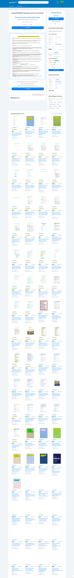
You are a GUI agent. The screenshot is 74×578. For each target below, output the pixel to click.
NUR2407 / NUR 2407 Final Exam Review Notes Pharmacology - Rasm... (43, 293)
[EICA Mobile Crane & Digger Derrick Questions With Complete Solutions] (30, 508)
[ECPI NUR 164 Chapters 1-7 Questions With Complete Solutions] (43, 508)
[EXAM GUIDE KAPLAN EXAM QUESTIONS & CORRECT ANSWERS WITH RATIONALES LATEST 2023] (17, 508)
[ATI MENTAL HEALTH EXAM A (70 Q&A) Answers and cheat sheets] (57, 330)
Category (50, 81)
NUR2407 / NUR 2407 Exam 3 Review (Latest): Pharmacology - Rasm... (16, 318)
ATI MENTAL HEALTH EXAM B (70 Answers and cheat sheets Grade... (44, 344)
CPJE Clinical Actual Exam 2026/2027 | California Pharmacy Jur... (44, 419)
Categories (19, 6)
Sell (62, 1)
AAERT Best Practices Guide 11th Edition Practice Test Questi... (29, 569)
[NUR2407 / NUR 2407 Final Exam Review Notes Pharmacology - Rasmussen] (43, 279)
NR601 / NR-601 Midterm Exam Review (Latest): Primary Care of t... (30, 240)
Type (49, 44)
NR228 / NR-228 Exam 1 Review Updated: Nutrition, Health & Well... (17, 293)
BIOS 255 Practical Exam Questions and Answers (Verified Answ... (16, 134)
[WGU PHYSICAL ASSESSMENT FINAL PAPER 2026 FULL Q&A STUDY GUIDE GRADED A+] (57, 305)
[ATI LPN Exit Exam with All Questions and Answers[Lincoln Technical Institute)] (43, 533)
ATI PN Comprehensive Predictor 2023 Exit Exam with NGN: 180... (30, 544)
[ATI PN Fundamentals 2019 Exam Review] (30, 279)
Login (58, 3)
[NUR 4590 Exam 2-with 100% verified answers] (17, 408)
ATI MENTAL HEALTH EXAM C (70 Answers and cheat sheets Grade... (17, 371)
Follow (61, 49)
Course (50, 79)
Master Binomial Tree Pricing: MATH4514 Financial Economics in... (43, 444)
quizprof (56, 52)
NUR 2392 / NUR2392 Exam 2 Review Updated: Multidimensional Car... (17, 186)
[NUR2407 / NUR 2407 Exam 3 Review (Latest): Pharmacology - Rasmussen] (17, 305)
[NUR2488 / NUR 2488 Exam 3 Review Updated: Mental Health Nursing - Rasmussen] (43, 200)
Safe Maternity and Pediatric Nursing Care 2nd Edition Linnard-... (56, 394)
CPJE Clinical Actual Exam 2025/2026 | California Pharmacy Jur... (57, 419)
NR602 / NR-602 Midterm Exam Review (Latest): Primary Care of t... (57, 293)
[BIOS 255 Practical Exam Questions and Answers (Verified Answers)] (17, 121)
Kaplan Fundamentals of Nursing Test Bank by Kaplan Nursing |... (16, 470)
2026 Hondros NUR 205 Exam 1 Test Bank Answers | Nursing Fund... (44, 494)
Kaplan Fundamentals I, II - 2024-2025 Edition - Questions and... (43, 470)
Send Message (56, 70)
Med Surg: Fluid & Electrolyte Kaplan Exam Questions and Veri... (30, 444)
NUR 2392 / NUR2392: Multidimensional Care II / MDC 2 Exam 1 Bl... (30, 213)
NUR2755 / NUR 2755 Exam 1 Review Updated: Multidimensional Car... (57, 267)
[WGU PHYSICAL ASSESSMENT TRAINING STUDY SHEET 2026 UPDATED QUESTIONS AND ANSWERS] (57, 226)
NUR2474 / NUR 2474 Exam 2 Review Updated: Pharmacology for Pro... (43, 267)
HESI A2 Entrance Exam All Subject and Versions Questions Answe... (30, 371)
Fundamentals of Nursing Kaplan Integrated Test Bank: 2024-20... (57, 494)
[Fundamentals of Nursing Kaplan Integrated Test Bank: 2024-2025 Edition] (57, 483)
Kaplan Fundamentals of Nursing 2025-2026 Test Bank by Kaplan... (30, 470)
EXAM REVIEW (16, 9)
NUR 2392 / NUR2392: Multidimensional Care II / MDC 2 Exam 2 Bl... (17, 213)
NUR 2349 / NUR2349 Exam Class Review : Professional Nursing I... (30, 318)
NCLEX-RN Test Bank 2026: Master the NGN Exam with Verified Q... (56, 132)
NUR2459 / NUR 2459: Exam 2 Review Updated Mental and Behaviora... (30, 267)
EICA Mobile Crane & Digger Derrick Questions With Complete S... (30, 519)
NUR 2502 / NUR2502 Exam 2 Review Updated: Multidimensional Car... (30, 186)
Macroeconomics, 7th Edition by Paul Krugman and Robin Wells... (30, 132)
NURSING (11, 9)
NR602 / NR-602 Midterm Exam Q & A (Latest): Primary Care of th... (44, 240)
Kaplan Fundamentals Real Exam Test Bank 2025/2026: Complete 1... (57, 444)
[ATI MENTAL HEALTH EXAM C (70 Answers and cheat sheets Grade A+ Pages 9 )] (17, 357)
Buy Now (28, 27)
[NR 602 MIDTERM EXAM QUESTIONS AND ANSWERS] (17, 433)
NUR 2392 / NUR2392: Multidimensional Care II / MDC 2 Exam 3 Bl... (57, 186)
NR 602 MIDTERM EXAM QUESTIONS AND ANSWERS (17, 446)
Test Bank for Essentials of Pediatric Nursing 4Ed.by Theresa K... (30, 344)
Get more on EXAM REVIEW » (57, 113)
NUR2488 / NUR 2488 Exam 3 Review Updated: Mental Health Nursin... (43, 213)
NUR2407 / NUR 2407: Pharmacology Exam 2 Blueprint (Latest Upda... (16, 267)
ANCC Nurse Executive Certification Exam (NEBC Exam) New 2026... (57, 369)
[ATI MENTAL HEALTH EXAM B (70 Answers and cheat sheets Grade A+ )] (43, 330)
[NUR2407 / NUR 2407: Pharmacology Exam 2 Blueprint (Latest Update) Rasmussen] (17, 254)
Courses (11, 6)
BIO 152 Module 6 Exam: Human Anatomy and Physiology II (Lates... (16, 544)
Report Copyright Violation (38, 94)
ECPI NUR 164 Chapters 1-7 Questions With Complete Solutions (43, 519)
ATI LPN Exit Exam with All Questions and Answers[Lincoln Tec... (44, 544)
